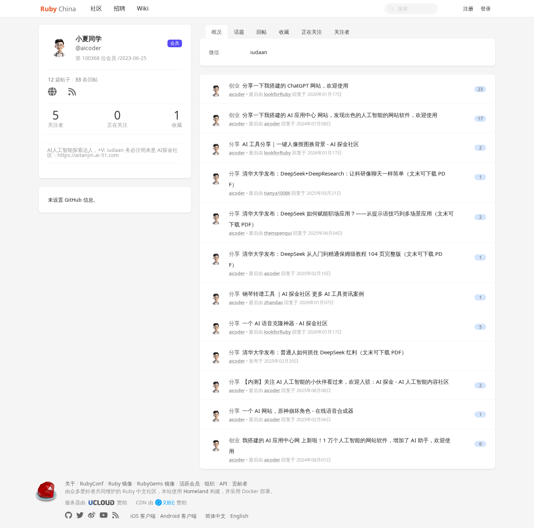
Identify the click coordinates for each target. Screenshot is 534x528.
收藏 (177, 124)
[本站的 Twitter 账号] (80, 515)
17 (480, 119)
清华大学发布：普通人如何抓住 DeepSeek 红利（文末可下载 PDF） (318, 352)
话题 (239, 31)
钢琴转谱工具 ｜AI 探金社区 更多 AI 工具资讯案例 (296, 293)
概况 (216, 31)
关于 (70, 483)
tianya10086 (277, 193)
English (239, 515)
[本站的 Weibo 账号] (91, 515)
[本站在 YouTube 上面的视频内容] (104, 515)
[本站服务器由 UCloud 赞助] (101, 502)
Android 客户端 (178, 515)
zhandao (273, 302)
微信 (214, 52)
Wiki (143, 8)
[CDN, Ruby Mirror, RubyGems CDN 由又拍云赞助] (165, 502)
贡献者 (239, 483)
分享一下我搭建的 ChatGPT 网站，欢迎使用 (288, 85)
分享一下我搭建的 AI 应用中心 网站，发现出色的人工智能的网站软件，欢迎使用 (333, 114)
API (223, 483)
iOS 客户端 (142, 515)
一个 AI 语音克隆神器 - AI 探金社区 (278, 323)
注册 (468, 8)
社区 (96, 8)
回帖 (261, 31)
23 (480, 89)
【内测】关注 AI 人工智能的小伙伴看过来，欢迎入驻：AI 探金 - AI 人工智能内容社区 (339, 381)
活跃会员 (189, 483)
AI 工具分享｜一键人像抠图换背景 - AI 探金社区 (294, 144)
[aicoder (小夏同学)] (216, 88)
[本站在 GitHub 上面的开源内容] (68, 515)
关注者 (55, 124)
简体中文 (215, 515)
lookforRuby (277, 94)
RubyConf (92, 483)
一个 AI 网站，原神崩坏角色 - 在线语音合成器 (291, 410)
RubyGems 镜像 (156, 483)
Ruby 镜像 (120, 483)
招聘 (119, 8)
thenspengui (278, 233)
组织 (210, 483)
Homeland (196, 491)
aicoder (237, 94)
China (58, 8)
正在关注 (117, 124)
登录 (486, 8)
